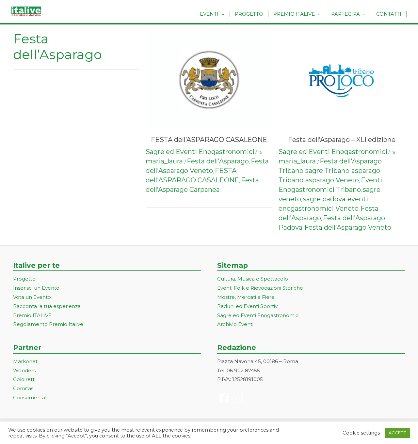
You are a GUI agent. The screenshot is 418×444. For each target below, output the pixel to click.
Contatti (388, 14)
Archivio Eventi (235, 324)
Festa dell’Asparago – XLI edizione (341, 140)
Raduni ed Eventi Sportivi (248, 306)
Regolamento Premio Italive (48, 324)
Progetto (249, 14)
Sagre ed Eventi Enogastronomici (200, 152)
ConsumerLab (31, 397)
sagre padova (324, 199)
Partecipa (345, 14)
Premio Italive (294, 14)
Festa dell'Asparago (218, 161)
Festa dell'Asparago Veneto (347, 227)
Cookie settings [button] (361, 433)
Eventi (209, 14)
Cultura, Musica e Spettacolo (252, 279)
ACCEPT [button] (397, 432)
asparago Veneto (332, 180)
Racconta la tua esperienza (47, 306)
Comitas (23, 388)
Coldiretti (24, 379)
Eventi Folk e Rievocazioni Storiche (260, 288)
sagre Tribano (327, 171)
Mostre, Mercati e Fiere (246, 297)
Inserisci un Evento (36, 288)
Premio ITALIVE (32, 315)
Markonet (25, 361)
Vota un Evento (32, 297)
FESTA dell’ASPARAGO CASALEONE (209, 140)
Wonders (24, 370)
